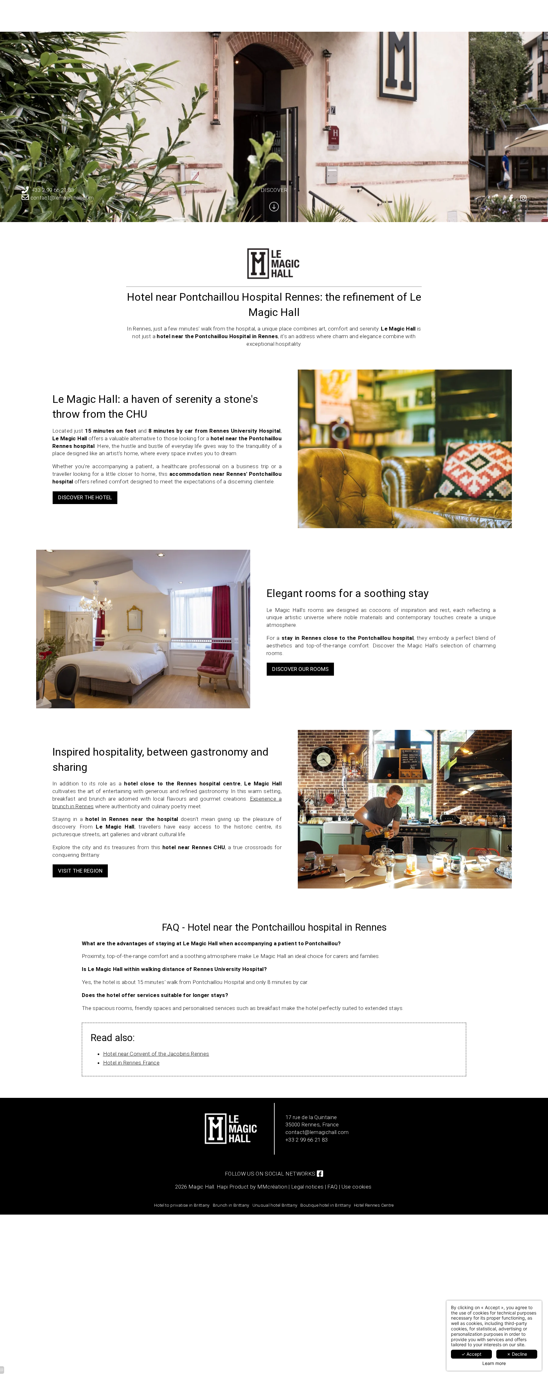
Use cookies (357, 1187)
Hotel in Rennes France (131, 1062)
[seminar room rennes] (523, 198)
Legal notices (307, 1187)
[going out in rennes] (511, 198)
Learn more (494, 1363)
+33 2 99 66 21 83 (53, 190)
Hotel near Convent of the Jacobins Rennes (156, 1054)
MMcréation (272, 1187)
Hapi (222, 1187)
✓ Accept (471, 1354)
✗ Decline (517, 1354)
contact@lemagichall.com (62, 197)
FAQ (332, 1187)
